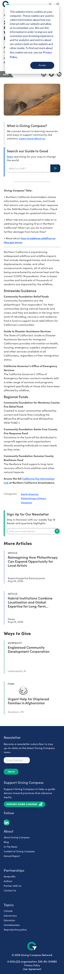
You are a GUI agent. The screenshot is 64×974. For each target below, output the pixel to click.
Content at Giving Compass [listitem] (19, 851)
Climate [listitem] (8, 911)
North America (30, 494)
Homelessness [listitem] (12, 924)
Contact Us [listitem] (10, 890)
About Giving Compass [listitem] (17, 837)
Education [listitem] (9, 920)
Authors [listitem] (8, 881)
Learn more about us (32, 138)
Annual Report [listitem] (12, 856)
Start (10, 156)
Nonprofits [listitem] (9, 876)
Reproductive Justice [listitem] (15, 929)
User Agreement (32, 969)
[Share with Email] (59, 74)
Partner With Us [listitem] (12, 885)
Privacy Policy (32, 965)
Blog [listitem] (6, 842)
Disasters (26, 502)
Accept (42, 65)
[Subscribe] (57, 531)
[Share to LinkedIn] (43, 74)
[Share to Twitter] (51, 74)
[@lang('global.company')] (5, 4)
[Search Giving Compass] (50, 4)
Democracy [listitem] (10, 915)
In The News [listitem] (10, 846)
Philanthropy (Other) (33, 498)
